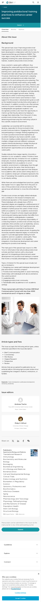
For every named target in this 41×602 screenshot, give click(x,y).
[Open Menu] (3, 2)
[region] (20, 586)
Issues (5, 7)
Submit (19, 25)
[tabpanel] (20, 286)
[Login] (38, 2)
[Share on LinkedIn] (18, 441)
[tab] (5, 30)
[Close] (38, 574)
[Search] (33, 2)
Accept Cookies (20, 598)
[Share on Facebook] (23, 441)
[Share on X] (13, 441)
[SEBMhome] (11, 2)
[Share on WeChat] (28, 441)
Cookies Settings (20, 593)
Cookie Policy (16, 589)
